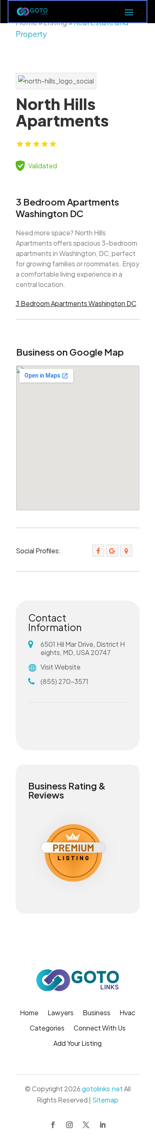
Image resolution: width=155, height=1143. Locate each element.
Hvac (127, 1013)
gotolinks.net (102, 1088)
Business (96, 1013)
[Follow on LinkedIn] (102, 1124)
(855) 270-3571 (64, 681)
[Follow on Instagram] (69, 1124)
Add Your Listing (77, 1043)
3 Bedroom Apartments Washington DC (76, 303)
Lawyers (61, 1013)
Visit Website (61, 666)
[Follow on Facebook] (53, 1124)
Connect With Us (100, 1028)
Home (29, 1013)
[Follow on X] (86, 1124)
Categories (47, 1028)
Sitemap (105, 1099)
